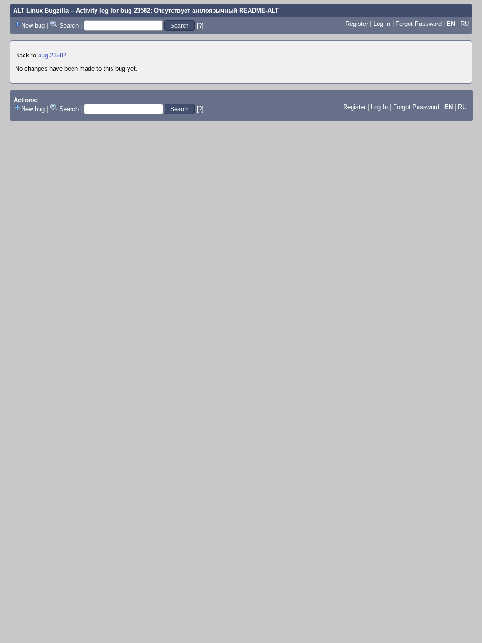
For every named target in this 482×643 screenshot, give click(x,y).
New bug (33, 25)
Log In (381, 23)
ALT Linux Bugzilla (41, 10)
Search (69, 25)
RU (464, 23)
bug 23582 (52, 55)
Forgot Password (418, 23)
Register (356, 23)
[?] (200, 25)
